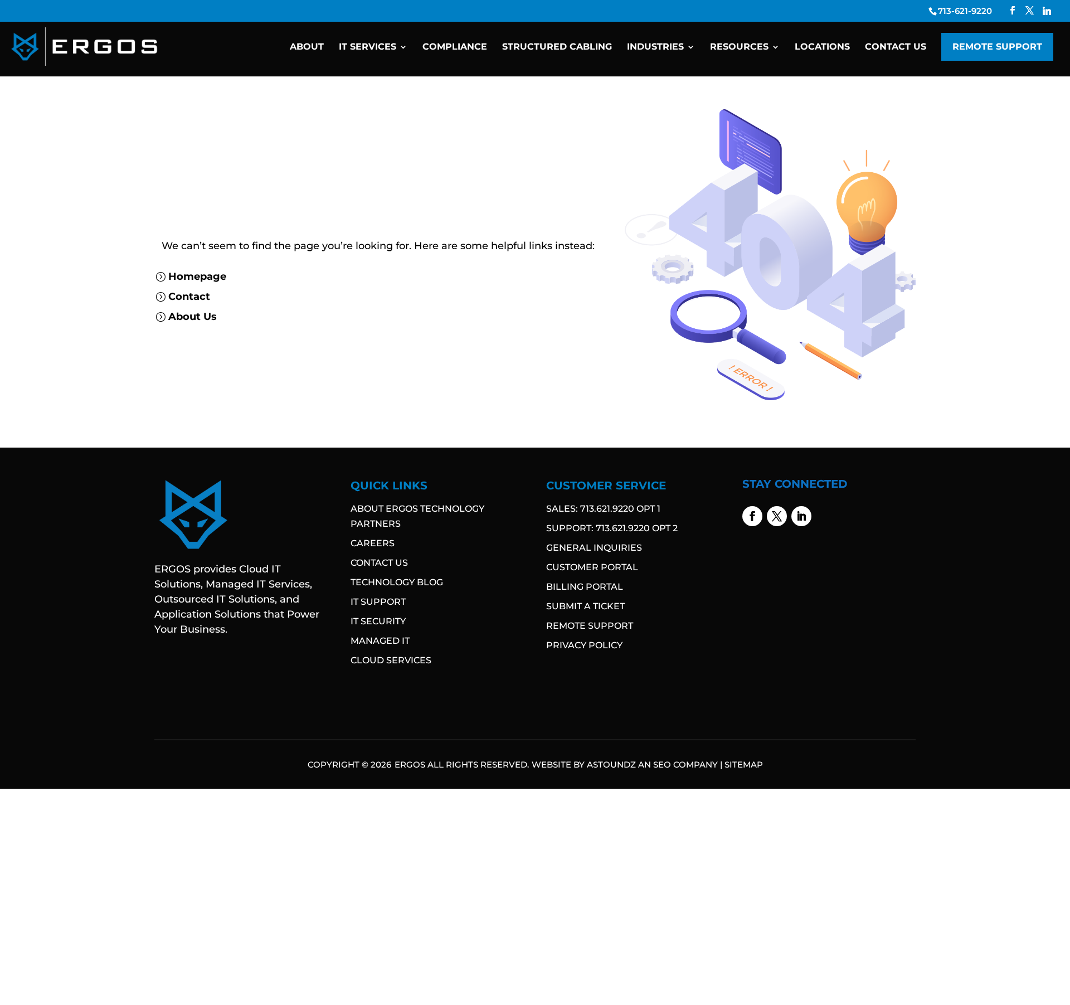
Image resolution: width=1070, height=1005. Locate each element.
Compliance (454, 47)
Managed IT (380, 640)
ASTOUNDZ (611, 764)
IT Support (378, 601)
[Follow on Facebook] (752, 516)
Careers (373, 543)
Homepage (197, 276)
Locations (822, 47)
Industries (655, 47)
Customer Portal (592, 567)
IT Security (378, 621)
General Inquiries (594, 547)
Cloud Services (391, 660)
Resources (739, 47)
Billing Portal (584, 586)
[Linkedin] (1047, 11)
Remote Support (997, 46)
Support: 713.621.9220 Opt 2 (612, 528)
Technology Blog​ (397, 582)
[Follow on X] (777, 516)
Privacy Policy (584, 645)
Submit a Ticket (585, 606)
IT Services (367, 47)
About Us (192, 316)
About (307, 47)
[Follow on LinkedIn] (801, 516)
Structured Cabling (557, 47)
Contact (189, 296)
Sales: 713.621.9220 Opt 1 (603, 508)
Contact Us (895, 47)
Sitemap (743, 764)
